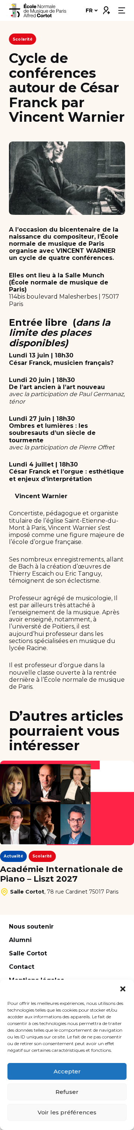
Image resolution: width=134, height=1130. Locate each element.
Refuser (67, 1091)
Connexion (106, 8)
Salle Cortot (28, 953)
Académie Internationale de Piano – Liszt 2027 (61, 874)
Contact (21, 966)
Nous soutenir (31, 926)
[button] (123, 989)
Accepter (67, 1071)
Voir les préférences (67, 1112)
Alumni (20, 939)
